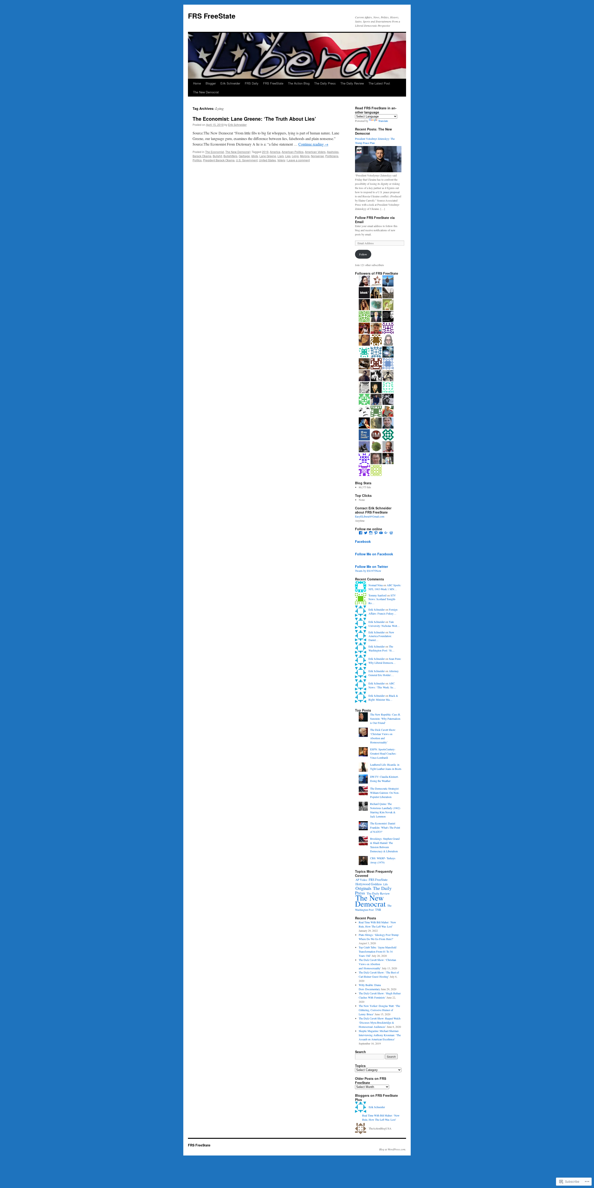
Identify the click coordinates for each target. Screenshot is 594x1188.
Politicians (331, 156)
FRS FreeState (212, 16)
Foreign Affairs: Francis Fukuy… (382, 611)
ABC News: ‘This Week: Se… (382, 685)
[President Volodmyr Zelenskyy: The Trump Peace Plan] (378, 171)
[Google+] (386, 533)
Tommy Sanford (377, 595)
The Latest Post (379, 83)
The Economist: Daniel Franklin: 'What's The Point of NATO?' (385, 827)
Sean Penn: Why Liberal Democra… (384, 660)
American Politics (292, 152)
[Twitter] (366, 533)
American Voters (315, 152)
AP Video (361, 880)
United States (267, 160)
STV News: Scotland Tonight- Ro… (382, 599)
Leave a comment (298, 160)
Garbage (244, 156)
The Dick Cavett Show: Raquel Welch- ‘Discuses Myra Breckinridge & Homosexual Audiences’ (380, 1022)
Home (197, 83)
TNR (378, 909)
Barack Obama (202, 156)
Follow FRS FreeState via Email (375, 219)
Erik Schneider (230, 83)
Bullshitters (230, 156)
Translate (383, 121)
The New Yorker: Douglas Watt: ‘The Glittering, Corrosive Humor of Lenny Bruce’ (379, 1010)
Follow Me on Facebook (374, 554)
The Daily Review (352, 83)
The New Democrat (206, 92)
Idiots (254, 156)
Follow (363, 254)
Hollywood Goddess (368, 884)
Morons (305, 156)
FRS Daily (251, 83)
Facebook (363, 541)
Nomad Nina (375, 585)
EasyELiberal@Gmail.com (369, 516)
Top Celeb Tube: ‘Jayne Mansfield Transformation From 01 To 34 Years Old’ (377, 951)
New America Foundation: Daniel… (381, 636)
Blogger (211, 83)
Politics (197, 160)
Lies (288, 156)
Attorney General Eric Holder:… (383, 673)
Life (385, 884)
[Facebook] (360, 533)
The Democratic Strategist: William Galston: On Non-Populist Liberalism (384, 793)
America (275, 152)
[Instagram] (371, 533)
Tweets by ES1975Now (368, 571)
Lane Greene (267, 156)
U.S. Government (247, 160)
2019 (265, 152)
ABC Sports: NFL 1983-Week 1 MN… (384, 587)
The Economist (214, 152)
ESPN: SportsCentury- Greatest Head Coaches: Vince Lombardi (383, 753)
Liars (281, 156)
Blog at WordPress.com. (392, 1149)
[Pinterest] (376, 533)
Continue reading (313, 144)
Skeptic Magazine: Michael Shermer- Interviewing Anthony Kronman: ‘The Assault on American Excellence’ (380, 1035)
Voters (281, 160)
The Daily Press (325, 83)
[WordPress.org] (391, 533)
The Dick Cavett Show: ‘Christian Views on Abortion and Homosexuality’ (377, 964)
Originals (363, 888)
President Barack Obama (219, 160)
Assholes (333, 152)
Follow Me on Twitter (371, 566)
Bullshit (217, 156)
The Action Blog (299, 83)
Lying (295, 156)
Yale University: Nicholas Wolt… (384, 624)
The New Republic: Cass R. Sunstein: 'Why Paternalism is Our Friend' (385, 719)
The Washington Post (373, 907)
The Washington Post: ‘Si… (381, 648)
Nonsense (317, 156)
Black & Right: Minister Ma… (383, 697)
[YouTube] (381, 533)
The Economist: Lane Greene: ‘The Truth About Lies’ (254, 118)
